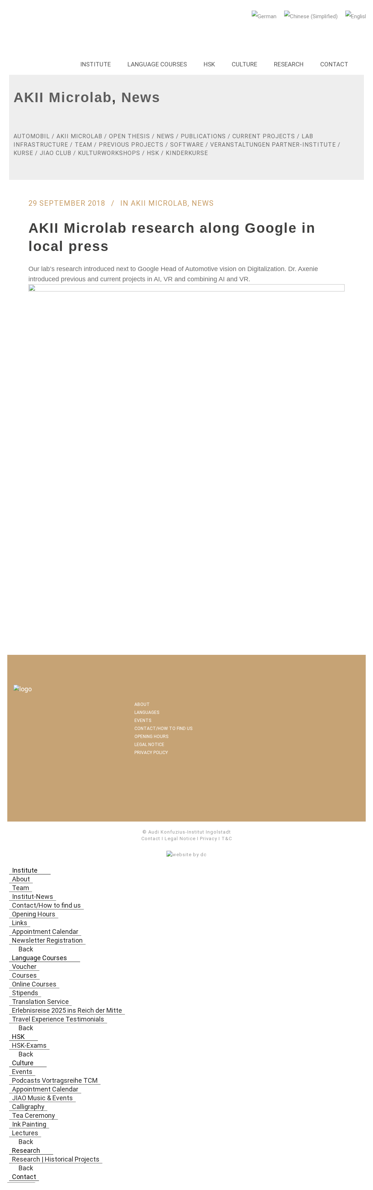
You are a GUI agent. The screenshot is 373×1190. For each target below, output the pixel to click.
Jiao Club (55, 153)
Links (19, 923)
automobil (31, 136)
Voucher (24, 966)
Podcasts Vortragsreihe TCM (55, 1080)
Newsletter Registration (47, 940)
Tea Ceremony (33, 1115)
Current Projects (263, 136)
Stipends (25, 993)
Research (288, 64)
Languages (146, 712)
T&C (226, 838)
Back (25, 949)
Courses (24, 975)
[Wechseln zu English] (357, 16)
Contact (334, 64)
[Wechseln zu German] (265, 16)
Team (83, 144)
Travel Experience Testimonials (58, 1019)
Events (142, 720)
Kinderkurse (187, 153)
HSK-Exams (29, 1045)
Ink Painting (29, 1124)
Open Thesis (129, 136)
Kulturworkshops (109, 153)
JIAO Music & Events (42, 1098)
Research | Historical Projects (55, 1159)
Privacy (208, 838)
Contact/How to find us (163, 728)
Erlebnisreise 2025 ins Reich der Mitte (67, 1010)
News (140, 97)
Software (187, 144)
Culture (244, 64)
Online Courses (34, 984)
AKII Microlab (62, 97)
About (142, 704)
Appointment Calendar (45, 931)
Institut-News (32, 896)
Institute (95, 64)
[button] (43, 870)
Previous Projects (131, 144)
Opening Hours (151, 736)
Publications (203, 136)
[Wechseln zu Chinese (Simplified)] (312, 16)
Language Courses (157, 64)
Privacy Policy (151, 752)
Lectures (25, 1133)
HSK (209, 64)
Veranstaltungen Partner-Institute (273, 144)
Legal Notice (149, 744)
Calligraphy (28, 1106)
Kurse (23, 153)
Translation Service (40, 1001)
